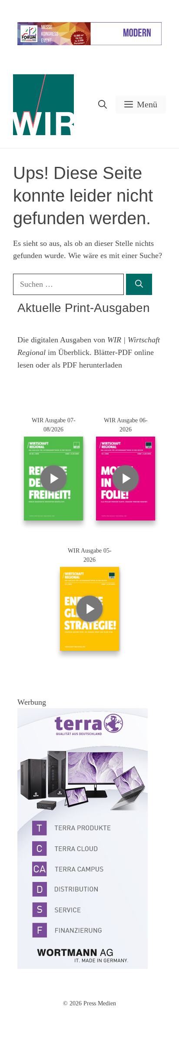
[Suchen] (139, 284)
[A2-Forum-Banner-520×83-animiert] (89, 43)
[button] (103, 104)
